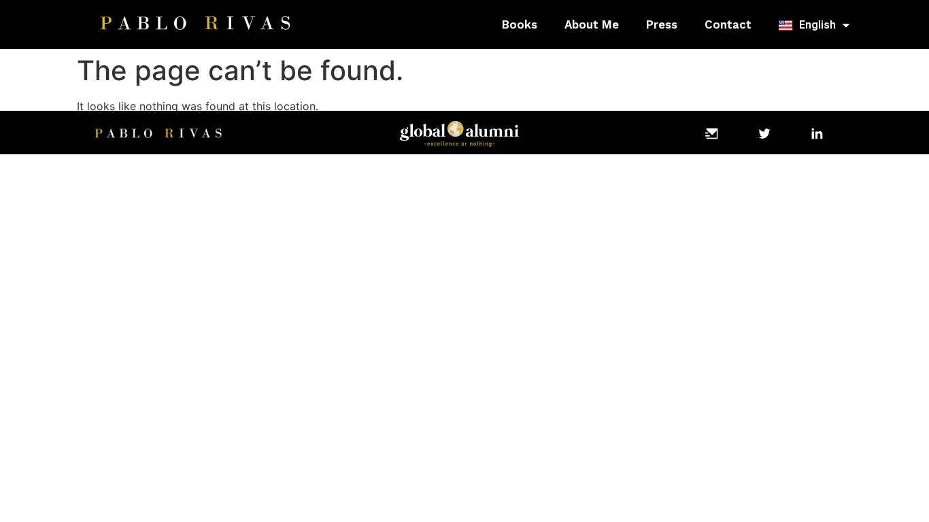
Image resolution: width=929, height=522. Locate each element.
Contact (728, 24)
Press (661, 24)
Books (519, 24)
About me (591, 24)
